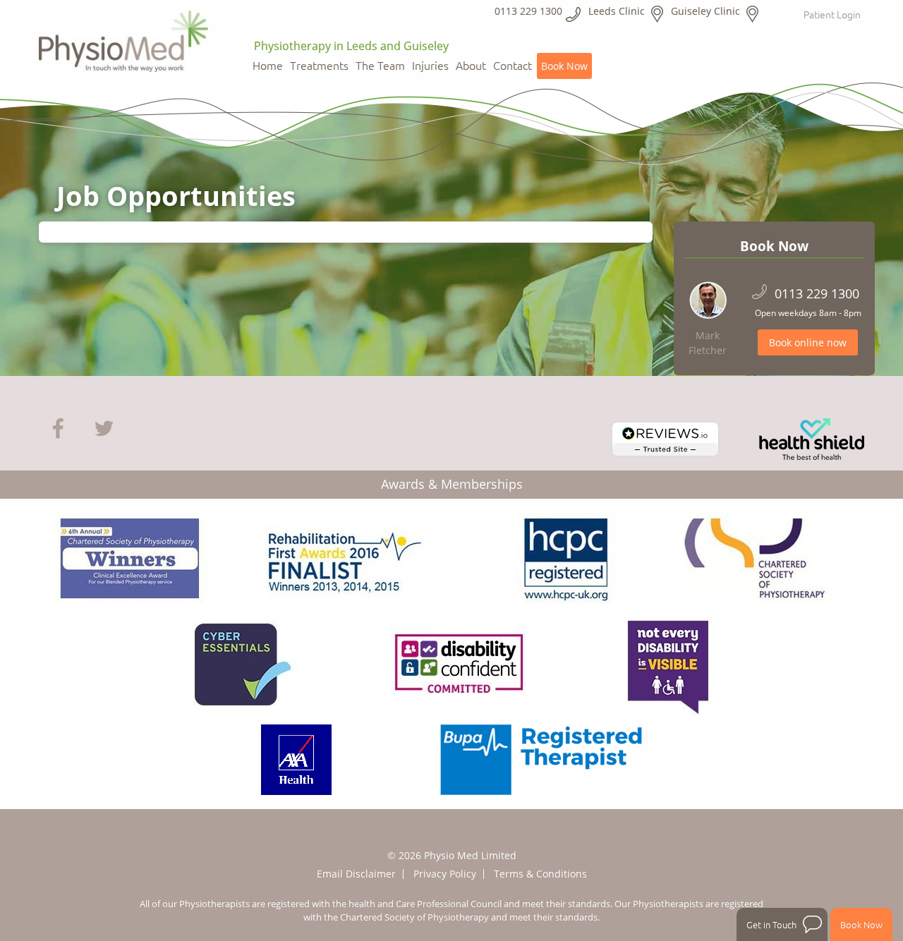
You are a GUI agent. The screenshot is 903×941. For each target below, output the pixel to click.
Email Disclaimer (356, 873)
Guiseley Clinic (705, 11)
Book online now (808, 342)
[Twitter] (104, 427)
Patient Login (832, 14)
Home (268, 66)
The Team (380, 66)
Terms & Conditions (540, 873)
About (471, 66)
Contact (512, 66)
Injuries (430, 66)
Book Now (564, 66)
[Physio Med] (123, 37)
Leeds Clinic (616, 11)
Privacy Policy (444, 873)
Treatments (319, 66)
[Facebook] (58, 427)
